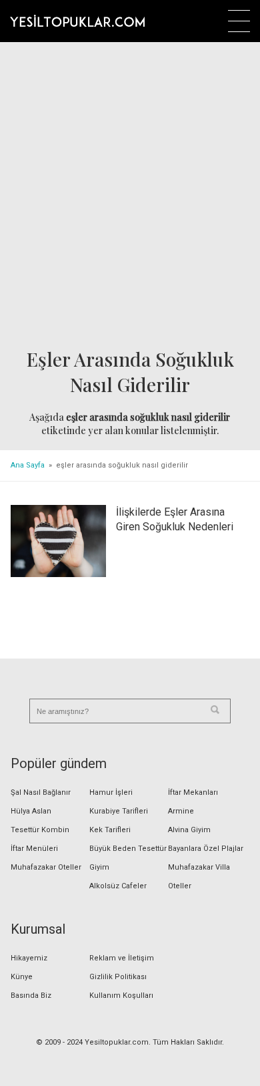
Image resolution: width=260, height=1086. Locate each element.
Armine (181, 811)
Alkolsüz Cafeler (118, 886)
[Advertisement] (130, 196)
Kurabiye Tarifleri (118, 811)
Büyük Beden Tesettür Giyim (128, 858)
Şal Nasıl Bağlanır (41, 792)
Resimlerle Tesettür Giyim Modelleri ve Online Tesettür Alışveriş (77, 21)
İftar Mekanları (193, 792)
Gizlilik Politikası (118, 976)
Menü (239, 21)
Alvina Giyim (189, 830)
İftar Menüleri (34, 848)
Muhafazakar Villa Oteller (199, 876)
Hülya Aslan (31, 811)
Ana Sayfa (28, 465)
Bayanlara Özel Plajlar (205, 848)
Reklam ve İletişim (121, 958)
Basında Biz (31, 995)
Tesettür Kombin (40, 830)
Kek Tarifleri (110, 830)
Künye (22, 976)
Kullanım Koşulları (121, 995)
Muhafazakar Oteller (46, 867)
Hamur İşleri (111, 792)
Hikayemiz (29, 958)
